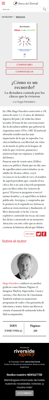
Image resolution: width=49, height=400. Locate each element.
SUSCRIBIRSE (24, 393)
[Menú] (3, 3)
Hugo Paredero (26, 101)
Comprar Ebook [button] (24, 71)
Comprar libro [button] (24, 64)
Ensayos (20, 16)
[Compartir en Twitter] (38, 234)
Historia (30, 234)
